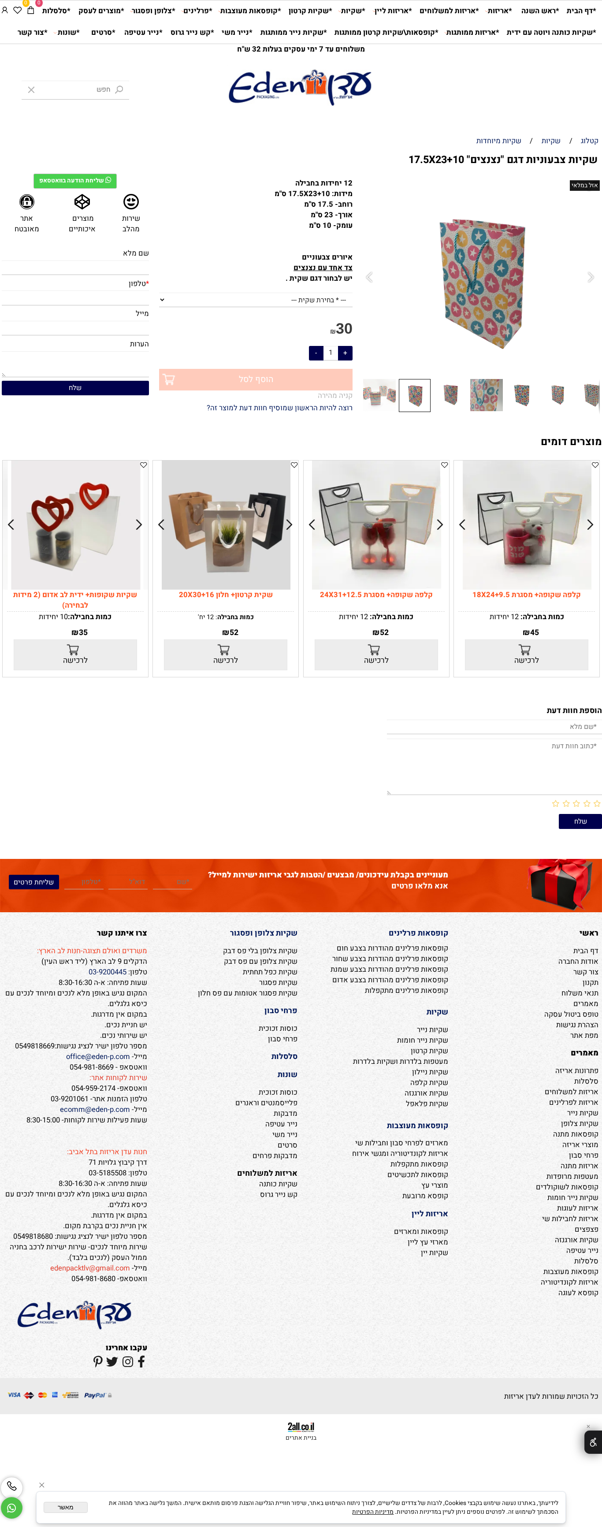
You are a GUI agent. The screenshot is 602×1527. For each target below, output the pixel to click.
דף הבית (585, 951)
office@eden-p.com (98, 1056)
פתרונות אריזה (576, 1071)
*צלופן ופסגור (153, 11)
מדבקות (285, 1113)
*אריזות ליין (393, 11)
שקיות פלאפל (427, 1104)
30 (344, 328)
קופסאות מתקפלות (419, 1164)
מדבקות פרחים (275, 1156)
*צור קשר (33, 32)
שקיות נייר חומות (572, 1198)
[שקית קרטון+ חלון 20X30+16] (226, 587)
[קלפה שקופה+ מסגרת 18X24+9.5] (527, 587)
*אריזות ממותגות (472, 32)
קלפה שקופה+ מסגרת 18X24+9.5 (526, 595)
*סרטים (103, 32)
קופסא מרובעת (425, 1196)
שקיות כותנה (278, 1184)
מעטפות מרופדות (572, 1176)
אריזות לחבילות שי (570, 1219)
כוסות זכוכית (278, 1028)
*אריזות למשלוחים (449, 11)
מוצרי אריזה (580, 1145)
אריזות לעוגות (577, 1208)
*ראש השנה (540, 11)
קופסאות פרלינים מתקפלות (406, 990)
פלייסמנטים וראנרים (266, 1103)
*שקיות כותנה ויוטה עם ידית (551, 32)
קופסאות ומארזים (421, 1231)
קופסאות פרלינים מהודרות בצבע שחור (390, 959)
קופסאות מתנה (575, 1134)
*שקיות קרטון (310, 11)
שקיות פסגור (278, 982)
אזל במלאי (585, 185)
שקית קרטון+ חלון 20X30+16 (226, 595)
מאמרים (585, 1004)
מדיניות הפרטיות (373, 1512)
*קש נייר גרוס (192, 32)
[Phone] (12, 1488)
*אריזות (500, 11)
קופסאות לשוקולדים (567, 1187)
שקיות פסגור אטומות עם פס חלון (247, 993)
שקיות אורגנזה (576, 1240)
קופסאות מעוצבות (570, 1272)
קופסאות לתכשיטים (417, 1175)
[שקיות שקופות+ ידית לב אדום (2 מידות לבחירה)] (75, 587)
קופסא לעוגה (578, 1293)
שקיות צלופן (579, 1123)
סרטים (287, 1145)
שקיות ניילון (430, 1072)
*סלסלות (56, 11)
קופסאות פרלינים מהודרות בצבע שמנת (389, 969)
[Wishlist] (17, 11)
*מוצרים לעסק (101, 11)
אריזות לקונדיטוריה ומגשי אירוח (400, 1153)
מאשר (66, 1507)
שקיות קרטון (429, 1051)
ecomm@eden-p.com (95, 1109)
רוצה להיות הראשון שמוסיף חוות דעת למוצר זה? (280, 408)
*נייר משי (237, 32)
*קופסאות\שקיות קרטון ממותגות (386, 32)
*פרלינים (197, 11)
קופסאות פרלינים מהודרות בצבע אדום (390, 980)
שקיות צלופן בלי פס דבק (260, 951)
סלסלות (586, 1081)
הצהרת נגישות (577, 1025)
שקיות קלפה (429, 1082)
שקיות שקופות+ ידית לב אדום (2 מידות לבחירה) (75, 600)
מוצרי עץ (434, 1185)
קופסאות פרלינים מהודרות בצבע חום (392, 948)
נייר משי (284, 1134)
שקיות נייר (582, 1113)
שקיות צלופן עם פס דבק (260, 961)
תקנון (590, 982)
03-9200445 (107, 972)
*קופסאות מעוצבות (250, 11)
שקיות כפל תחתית (270, 972)
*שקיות (353, 11)
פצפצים (586, 1229)
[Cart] (30, 11)
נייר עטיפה (582, 1250)
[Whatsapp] (12, 1508)
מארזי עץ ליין (428, 1242)
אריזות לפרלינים (573, 1102)
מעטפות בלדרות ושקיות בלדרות (400, 1061)
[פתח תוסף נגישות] (593, 1442)
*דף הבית (581, 11)
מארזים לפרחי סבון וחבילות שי (401, 1143)
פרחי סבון (583, 1155)
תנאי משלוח (579, 993)
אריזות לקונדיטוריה (569, 1282)
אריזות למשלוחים (571, 1092)
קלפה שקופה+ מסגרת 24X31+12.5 (376, 595)
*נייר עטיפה (143, 32)
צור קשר (585, 972)
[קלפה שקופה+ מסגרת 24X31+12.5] (376, 587)
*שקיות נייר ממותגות (293, 32)
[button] (371, 278)
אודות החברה (578, 961)
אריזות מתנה (579, 1166)
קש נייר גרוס (278, 1194)
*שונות (69, 32)
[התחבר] (4, 11)
